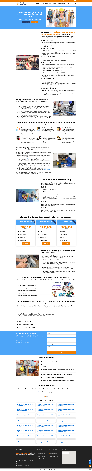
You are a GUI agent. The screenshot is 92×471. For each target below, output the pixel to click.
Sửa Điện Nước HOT (61, 3)
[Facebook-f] (90, 463)
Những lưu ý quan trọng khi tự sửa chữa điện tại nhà (28, 288)
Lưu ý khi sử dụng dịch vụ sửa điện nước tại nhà (27, 285)
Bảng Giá (54, 3)
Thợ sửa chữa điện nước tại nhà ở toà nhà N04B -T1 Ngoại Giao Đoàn (66, 436)
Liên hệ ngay (25, 243)
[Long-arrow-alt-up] (90, 469)
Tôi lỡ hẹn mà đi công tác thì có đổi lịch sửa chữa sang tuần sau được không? (57, 374)
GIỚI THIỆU (37, 3)
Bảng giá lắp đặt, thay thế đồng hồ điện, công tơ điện (28, 295)
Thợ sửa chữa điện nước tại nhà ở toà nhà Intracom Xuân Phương (25, 421)
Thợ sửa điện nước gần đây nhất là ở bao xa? (51, 361)
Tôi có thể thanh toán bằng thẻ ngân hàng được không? (53, 377)
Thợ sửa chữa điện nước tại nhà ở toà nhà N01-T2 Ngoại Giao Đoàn (45, 442)
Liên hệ (74, 3)
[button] (33, 283)
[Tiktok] (75, 0)
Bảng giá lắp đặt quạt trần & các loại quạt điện (26, 293)
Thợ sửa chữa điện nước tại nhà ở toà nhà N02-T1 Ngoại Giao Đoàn (66, 442)
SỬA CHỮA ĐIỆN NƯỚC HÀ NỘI (46, 3)
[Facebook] (74, 0)
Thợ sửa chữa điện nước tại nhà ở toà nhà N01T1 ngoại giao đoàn (25, 415)
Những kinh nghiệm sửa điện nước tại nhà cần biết (27, 283)
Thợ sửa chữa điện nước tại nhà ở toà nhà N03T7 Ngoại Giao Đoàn (66, 415)
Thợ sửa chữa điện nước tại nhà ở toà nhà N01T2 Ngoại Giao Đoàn (45, 436)
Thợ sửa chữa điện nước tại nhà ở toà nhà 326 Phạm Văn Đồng (66, 431)
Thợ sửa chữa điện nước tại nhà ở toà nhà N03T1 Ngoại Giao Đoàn (45, 415)
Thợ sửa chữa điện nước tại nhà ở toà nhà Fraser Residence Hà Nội (66, 426)
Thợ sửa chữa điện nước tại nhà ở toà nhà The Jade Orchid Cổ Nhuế (25, 410)
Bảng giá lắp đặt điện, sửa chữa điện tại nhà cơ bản (27, 290)
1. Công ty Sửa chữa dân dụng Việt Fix (25, 324)
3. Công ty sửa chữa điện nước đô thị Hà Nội (26, 327)
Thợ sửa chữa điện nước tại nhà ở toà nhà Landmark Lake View (25, 405)
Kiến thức (70, 3)
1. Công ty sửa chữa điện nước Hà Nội (25, 321)
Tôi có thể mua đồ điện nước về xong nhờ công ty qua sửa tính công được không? (58, 380)
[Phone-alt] (90, 466)
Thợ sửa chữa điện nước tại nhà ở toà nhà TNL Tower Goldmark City (25, 436)
